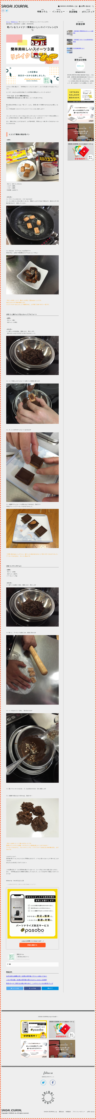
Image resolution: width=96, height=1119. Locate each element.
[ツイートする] (14, 988)
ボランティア (88, 12)
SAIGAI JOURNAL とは (69, 6)
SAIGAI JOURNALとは (50, 1111)
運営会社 (61, 1111)
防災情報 (73, 12)
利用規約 (68, 1111)
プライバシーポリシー (79, 1111)
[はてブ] (50, 988)
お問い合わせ (86, 6)
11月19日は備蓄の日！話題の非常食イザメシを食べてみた (26, 976)
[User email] (10, 964)
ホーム (8, 22)
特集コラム (42, 11)
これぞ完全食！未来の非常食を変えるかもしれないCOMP (26, 980)
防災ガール (14, 22)
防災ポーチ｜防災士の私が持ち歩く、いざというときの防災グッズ (29, 983)
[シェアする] (32, 988)
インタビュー (58, 11)
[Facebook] (7, 964)
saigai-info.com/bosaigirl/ (23, 959)
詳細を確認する (32, 945)
